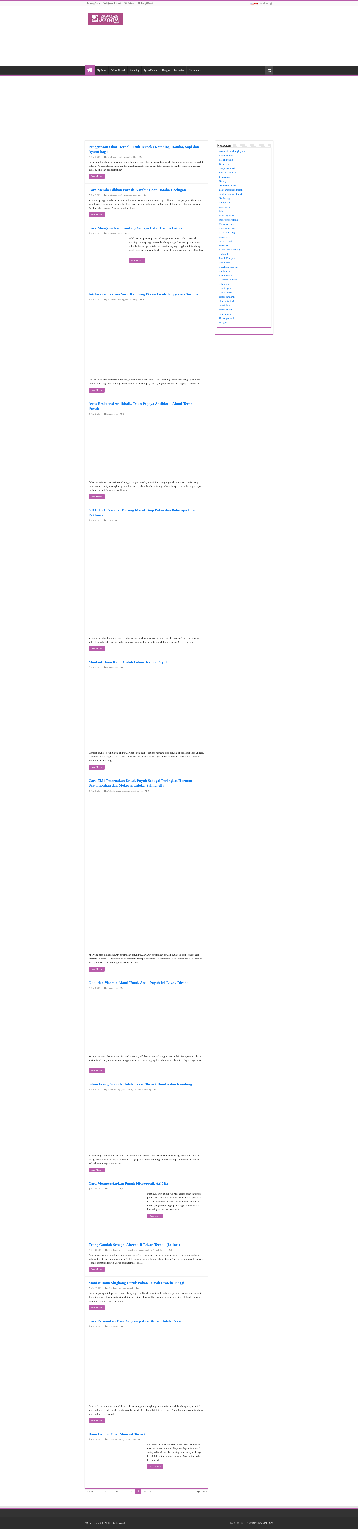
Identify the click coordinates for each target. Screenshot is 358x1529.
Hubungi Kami (145, 3)
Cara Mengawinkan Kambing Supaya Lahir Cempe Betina (136, 228)
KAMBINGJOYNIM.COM (260, 1523)
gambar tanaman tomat (230, 194)
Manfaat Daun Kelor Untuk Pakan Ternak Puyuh (128, 662)
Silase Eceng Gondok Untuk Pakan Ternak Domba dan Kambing (140, 1084)
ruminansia (224, 271)
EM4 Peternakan (113, 791)
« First (90, 1491)
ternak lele (224, 305)
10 (104, 1491)
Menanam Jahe (226, 224)
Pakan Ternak (118, 70)
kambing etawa (226, 215)
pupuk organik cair (228, 266)
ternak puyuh (112, 414)
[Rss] (260, 3)
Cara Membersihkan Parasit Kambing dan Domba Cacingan (137, 190)
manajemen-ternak (114, 157)
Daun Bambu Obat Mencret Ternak (117, 1434)
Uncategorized (226, 318)
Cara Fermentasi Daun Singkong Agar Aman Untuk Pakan (135, 1321)
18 (131, 1491)
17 (124, 1491)
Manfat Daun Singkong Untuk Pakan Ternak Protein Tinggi (136, 1283)
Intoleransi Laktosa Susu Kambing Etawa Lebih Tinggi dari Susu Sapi (145, 294)
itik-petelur (224, 206)
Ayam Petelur (151, 70)
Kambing (134, 70)
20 (144, 1491)
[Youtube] (271, 3)
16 (117, 1491)
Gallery (223, 181)
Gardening (224, 198)
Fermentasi (224, 176)
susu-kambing (131, 299)
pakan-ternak (126, 1089)
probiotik (126, 791)
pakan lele (224, 236)
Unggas (166, 70)
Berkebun (224, 164)
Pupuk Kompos (227, 258)
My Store (101, 70)
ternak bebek (225, 292)
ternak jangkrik (227, 296)
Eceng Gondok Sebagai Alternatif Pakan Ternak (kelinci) (134, 1245)
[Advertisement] (202, 36)
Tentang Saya (93, 3)
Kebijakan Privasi (112, 3)
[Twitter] (267, 3)
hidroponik (112, 1189)
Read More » (96, 176)
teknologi (224, 284)
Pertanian (179, 70)
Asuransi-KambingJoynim (232, 151)
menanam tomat (227, 228)
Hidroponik (195, 70)
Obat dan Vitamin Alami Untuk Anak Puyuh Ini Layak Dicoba (139, 983)
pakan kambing (130, 157)
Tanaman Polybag (228, 279)
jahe (221, 211)
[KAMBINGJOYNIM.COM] (105, 18)
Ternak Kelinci (159, 1250)
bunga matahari (227, 168)
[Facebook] (264, 3)
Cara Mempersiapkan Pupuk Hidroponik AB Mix (128, 1183)
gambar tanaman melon (231, 189)
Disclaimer (129, 3)
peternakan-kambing (133, 195)
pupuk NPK (225, 262)
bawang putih (226, 159)
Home (90, 70)
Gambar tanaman (227, 185)
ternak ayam (225, 288)
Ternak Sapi (225, 314)
